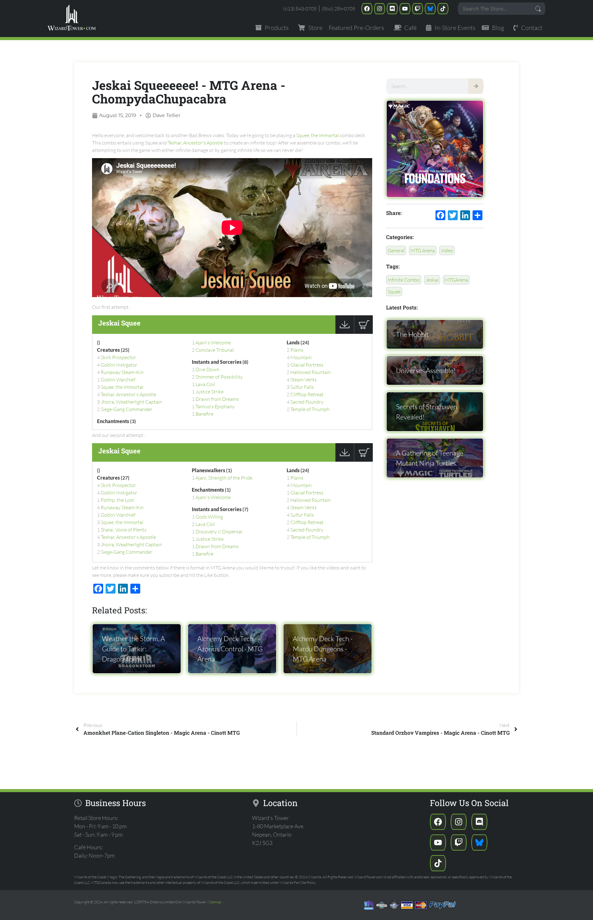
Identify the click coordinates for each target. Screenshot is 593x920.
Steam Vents (303, 379)
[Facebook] (366, 8)
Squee (394, 291)
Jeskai (432, 280)
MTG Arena (422, 250)
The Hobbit (412, 334)
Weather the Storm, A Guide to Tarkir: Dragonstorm (133, 648)
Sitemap (214, 902)
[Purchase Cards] (363, 332)
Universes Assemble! (426, 370)
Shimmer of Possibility (219, 377)
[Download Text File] (344, 332)
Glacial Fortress (306, 365)
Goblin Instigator (119, 365)
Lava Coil (205, 384)
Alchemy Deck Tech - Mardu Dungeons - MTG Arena (322, 648)
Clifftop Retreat (307, 394)
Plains (296, 350)
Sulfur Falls (302, 387)
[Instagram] (379, 8)
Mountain (301, 357)
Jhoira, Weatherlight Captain (131, 402)
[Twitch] (417, 8)
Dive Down (207, 369)
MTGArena (456, 280)
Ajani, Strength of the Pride (224, 478)
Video (447, 250)
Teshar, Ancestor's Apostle (195, 143)
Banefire (204, 414)
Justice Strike (210, 392)
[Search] (476, 86)
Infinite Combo (404, 280)
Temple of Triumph (310, 409)
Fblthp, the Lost (117, 500)
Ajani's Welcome (213, 342)
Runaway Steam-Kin (122, 372)
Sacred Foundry (306, 402)
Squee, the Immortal (317, 135)
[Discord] (392, 8)
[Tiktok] (442, 8)
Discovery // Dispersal (219, 531)
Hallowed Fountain (310, 372)
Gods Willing (209, 517)
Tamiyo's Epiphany (215, 406)
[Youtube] (404, 8)
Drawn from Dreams (217, 399)
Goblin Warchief (118, 379)
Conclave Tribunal (215, 350)
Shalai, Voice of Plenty (124, 530)
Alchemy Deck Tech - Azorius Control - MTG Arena (230, 648)
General (396, 250)
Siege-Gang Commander (126, 409)
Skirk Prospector (118, 357)
